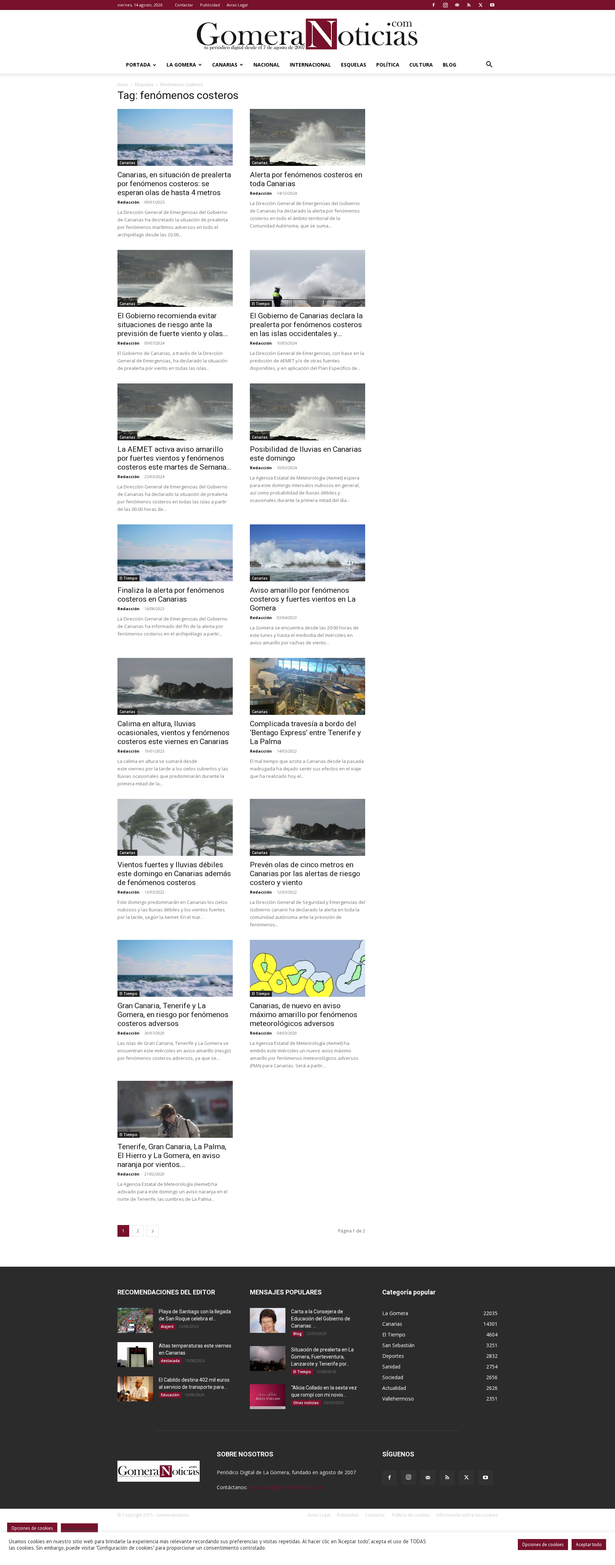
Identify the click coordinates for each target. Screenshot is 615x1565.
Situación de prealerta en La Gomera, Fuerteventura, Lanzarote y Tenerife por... (322, 1357)
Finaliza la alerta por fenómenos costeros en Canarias (170, 594)
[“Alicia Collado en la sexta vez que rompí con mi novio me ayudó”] (267, 1396)
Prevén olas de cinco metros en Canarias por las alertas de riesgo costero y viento (305, 873)
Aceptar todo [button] (589, 1545)
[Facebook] (433, 5)
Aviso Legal (237, 4)
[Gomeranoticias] (307, 34)
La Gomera (181, 64)
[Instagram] (445, 5)
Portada (138, 64)
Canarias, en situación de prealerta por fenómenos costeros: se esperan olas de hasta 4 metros (174, 184)
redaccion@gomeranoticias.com (286, 1487)
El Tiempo (261, 303)
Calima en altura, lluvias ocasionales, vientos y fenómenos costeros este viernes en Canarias (173, 732)
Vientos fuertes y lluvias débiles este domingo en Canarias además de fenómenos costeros (174, 873)
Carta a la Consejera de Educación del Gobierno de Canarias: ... (320, 1319)
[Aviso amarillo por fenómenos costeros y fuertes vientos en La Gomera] (307, 552)
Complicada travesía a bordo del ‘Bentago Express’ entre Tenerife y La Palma (305, 732)
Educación (170, 1394)
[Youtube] (492, 5)
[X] (480, 5)
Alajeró (167, 1326)
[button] (489, 65)
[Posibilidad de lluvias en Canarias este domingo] (307, 411)
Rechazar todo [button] (79, 1529)
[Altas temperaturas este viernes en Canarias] (135, 1354)
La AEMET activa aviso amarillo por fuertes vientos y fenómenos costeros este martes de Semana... (174, 458)
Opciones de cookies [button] (543, 1545)
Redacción (128, 202)
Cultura (421, 64)
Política (387, 64)
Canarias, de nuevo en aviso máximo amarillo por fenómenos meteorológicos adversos (303, 1014)
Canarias (224, 64)
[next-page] (153, 1231)
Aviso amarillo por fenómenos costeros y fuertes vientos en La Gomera (303, 599)
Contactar (184, 4)
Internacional (310, 64)
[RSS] (468, 5)
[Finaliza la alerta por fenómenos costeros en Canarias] (175, 552)
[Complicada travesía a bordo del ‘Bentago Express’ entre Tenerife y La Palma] (307, 686)
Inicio (122, 85)
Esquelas (353, 64)
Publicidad (210, 4)
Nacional (266, 64)
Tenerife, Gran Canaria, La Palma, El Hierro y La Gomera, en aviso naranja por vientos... (171, 1155)
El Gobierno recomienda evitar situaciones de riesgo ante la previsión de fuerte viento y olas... (172, 325)
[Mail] (457, 5)
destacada (170, 1360)
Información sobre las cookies (467, 1515)
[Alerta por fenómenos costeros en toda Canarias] (307, 137)
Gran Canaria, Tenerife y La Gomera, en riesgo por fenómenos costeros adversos (172, 1014)
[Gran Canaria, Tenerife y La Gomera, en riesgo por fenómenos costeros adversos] (175, 968)
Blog (449, 64)
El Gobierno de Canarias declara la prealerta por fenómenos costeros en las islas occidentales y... (306, 325)
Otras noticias (306, 1402)
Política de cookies (411, 1515)
